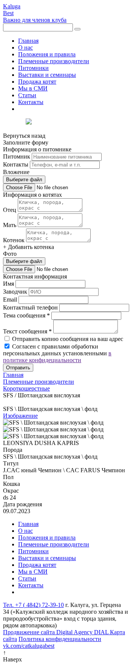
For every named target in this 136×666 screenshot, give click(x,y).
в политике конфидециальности (57, 356)
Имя (8, 283)
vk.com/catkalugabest (28, 646)
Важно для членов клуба (34, 20)
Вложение (16, 172)
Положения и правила (47, 54)
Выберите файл (24, 179)
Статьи (27, 95)
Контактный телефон (30, 307)
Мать (9, 225)
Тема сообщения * (26, 315)
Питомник (16, 156)
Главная (28, 40)
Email (10, 299)
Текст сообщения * (27, 331)
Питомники (33, 68)
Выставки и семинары (47, 75)
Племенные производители (53, 61)
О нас (25, 47)
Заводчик (15, 291)
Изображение (20, 415)
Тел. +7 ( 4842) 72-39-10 (33, 605)
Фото (10, 254)
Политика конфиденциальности (60, 639)
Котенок (14, 240)
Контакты (30, 102)
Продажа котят (37, 81)
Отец (9, 210)
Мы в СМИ (33, 88)
